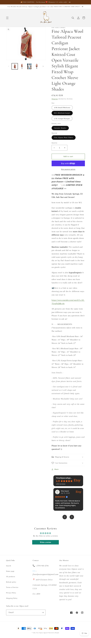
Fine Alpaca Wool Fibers (63, 137)
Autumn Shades (60, 128)
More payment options (68, 169)
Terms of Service (12, 587)
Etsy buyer (65, 491)
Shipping (55, 99)
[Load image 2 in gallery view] (22, 66)
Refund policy (11, 582)
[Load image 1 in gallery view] (15, 66)
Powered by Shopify (53, 632)
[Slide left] (8, 66)
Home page (10, 571)
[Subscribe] (42, 612)
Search (8, 566)
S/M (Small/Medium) (62, 108)
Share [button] (56, 469)
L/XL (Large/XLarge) (62, 119)
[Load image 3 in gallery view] (29, 66)
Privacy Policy (11, 593)
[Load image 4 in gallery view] (37, 66)
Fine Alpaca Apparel (42, 632)
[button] (7, 17)
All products (10, 577)
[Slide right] (43, 66)
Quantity (54, 143)
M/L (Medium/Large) (62, 113)
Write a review (45, 542)
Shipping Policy (11, 598)
